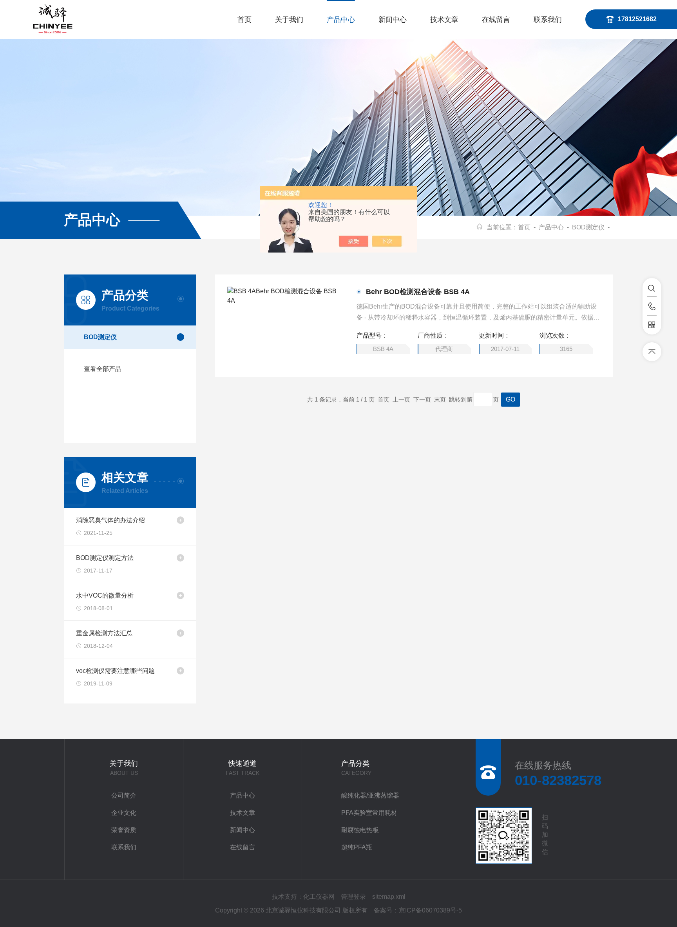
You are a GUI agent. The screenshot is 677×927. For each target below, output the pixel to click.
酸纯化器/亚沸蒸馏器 (370, 795)
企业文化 (123, 812)
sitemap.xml (388, 896)
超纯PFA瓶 (356, 847)
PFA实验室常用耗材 (369, 812)
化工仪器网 (319, 896)
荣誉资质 (123, 830)
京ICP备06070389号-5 (430, 910)
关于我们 (289, 20)
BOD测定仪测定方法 (105, 557)
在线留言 (496, 20)
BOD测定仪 (588, 227)
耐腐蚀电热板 (360, 830)
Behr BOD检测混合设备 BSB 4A (418, 292)
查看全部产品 (102, 368)
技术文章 (444, 20)
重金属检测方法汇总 (104, 633)
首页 (244, 20)
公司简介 (123, 795)
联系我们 (548, 20)
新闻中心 (392, 20)
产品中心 (341, 20)
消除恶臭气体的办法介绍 (110, 520)
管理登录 (353, 896)
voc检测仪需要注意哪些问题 (115, 670)
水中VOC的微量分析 (105, 595)
